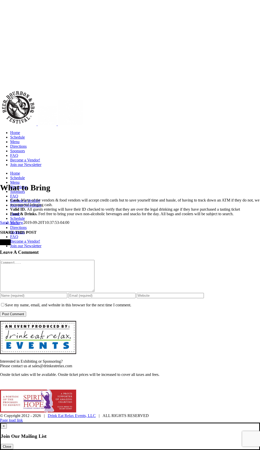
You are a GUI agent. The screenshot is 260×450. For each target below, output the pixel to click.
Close (7, 446)
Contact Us (166, 383)
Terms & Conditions (137, 383)
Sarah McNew (11, 222)
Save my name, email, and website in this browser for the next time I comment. (68, 305)
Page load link (11, 420)
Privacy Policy (106, 383)
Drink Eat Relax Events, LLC (72, 415)
